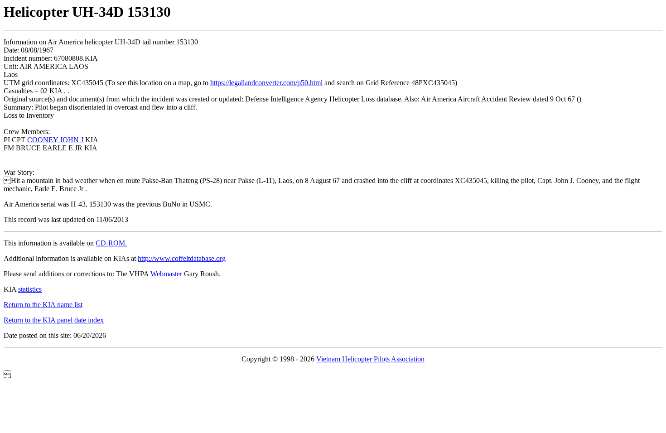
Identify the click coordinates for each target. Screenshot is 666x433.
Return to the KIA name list (43, 304)
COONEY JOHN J (55, 140)
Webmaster (166, 274)
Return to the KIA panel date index (54, 320)
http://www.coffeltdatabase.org (182, 258)
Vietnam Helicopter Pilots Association (370, 359)
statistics (30, 289)
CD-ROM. (111, 243)
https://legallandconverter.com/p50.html (266, 83)
